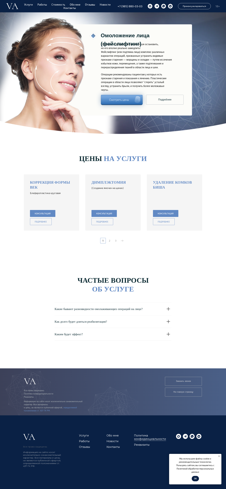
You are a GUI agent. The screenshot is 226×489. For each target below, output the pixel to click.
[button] (194, 6)
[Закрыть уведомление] (219, 456)
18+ (217, 6)
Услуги (28, 4)
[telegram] (157, 6)
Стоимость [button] (58, 4)
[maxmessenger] (150, 6)
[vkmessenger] (170, 6)
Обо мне (75, 4)
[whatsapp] (163, 6)
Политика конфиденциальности (38, 394)
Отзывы (90, 4)
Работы (42, 4)
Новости (105, 4)
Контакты (69, 8)
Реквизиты (29, 397)
